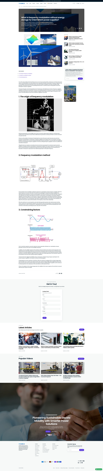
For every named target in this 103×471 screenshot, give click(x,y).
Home (19, 6)
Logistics (44, 446)
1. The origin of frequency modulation (25, 73)
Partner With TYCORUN (55, 445)
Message (43, 311)
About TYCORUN (37, 445)
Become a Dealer (54, 446)
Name (43, 294)
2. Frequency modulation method (25, 75)
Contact (53, 449)
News (22, 6)
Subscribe (80, 78)
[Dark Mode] (74, 3)
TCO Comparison (37, 450)
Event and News (37, 453)
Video (36, 454)
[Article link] (74, 38)
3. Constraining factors (23, 77)
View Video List (81, 358)
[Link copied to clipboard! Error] (76, 28)
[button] (77, 3)
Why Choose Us (37, 446)
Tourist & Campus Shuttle (46, 449)
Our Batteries (37, 455)
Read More (81, 329)
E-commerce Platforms (46, 450)
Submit (44, 317)
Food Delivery (44, 445)
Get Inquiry (48, 431)
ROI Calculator (37, 449)
